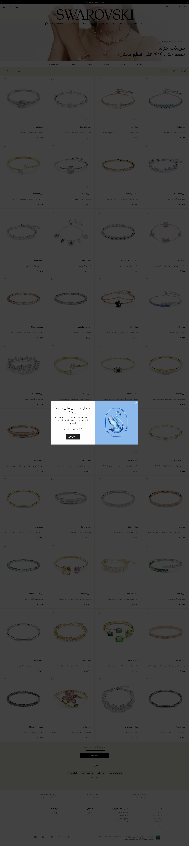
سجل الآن (72, 436)
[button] (136, 403)
